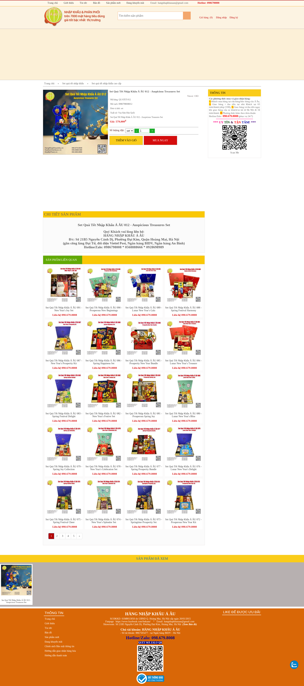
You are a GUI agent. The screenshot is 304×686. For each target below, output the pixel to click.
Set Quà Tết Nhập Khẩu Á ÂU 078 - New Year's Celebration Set (104, 468)
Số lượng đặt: (117, 130)
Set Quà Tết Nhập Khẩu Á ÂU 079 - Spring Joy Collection (64, 468)
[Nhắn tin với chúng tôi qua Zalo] (294, 664)
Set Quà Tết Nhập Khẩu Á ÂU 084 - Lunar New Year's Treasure (183, 362)
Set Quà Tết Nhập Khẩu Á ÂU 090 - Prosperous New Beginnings (104, 309)
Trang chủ (52, 3)
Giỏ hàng (203, 17)
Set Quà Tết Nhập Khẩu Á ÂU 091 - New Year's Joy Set (64, 309)
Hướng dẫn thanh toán (56, 655)
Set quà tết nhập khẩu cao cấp (106, 83)
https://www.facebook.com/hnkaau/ (133, 621)
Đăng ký (234, 17)
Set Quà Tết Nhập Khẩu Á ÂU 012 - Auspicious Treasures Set (16, 601)
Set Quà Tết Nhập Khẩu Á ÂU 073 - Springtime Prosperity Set (143, 521)
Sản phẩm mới (113, 3)
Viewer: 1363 (192, 96)
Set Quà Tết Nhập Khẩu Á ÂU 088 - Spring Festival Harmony (183, 309)
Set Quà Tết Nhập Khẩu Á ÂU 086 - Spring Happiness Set (104, 362)
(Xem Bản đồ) (189, 624)
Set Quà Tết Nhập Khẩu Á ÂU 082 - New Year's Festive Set (104, 415)
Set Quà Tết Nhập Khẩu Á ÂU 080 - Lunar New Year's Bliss (183, 415)
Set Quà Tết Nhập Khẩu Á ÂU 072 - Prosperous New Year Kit (183, 521)
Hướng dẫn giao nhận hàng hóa (60, 651)
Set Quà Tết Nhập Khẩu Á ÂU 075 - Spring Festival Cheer (64, 521)
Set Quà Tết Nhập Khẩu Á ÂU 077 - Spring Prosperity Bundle (143, 468)
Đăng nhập (221, 17)
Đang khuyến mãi (135, 3)
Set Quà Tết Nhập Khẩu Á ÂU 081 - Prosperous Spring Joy (143, 415)
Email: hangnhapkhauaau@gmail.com (169, 3)
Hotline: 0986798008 (208, 3)
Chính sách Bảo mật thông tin (59, 646)
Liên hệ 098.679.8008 (64, 315)
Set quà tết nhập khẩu (73, 83)
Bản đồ (96, 3)
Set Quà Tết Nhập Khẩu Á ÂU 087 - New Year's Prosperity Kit (64, 362)
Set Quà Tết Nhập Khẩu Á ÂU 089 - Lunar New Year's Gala (143, 309)
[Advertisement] (148, 54)
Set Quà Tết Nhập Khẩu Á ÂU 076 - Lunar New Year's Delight (183, 468)
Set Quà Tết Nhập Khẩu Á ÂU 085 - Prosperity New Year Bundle (143, 362)
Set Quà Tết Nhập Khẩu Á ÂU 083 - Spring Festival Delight (64, 415)
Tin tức (83, 3)
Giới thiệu (68, 3)
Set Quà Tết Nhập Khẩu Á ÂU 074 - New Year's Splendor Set (104, 521)
